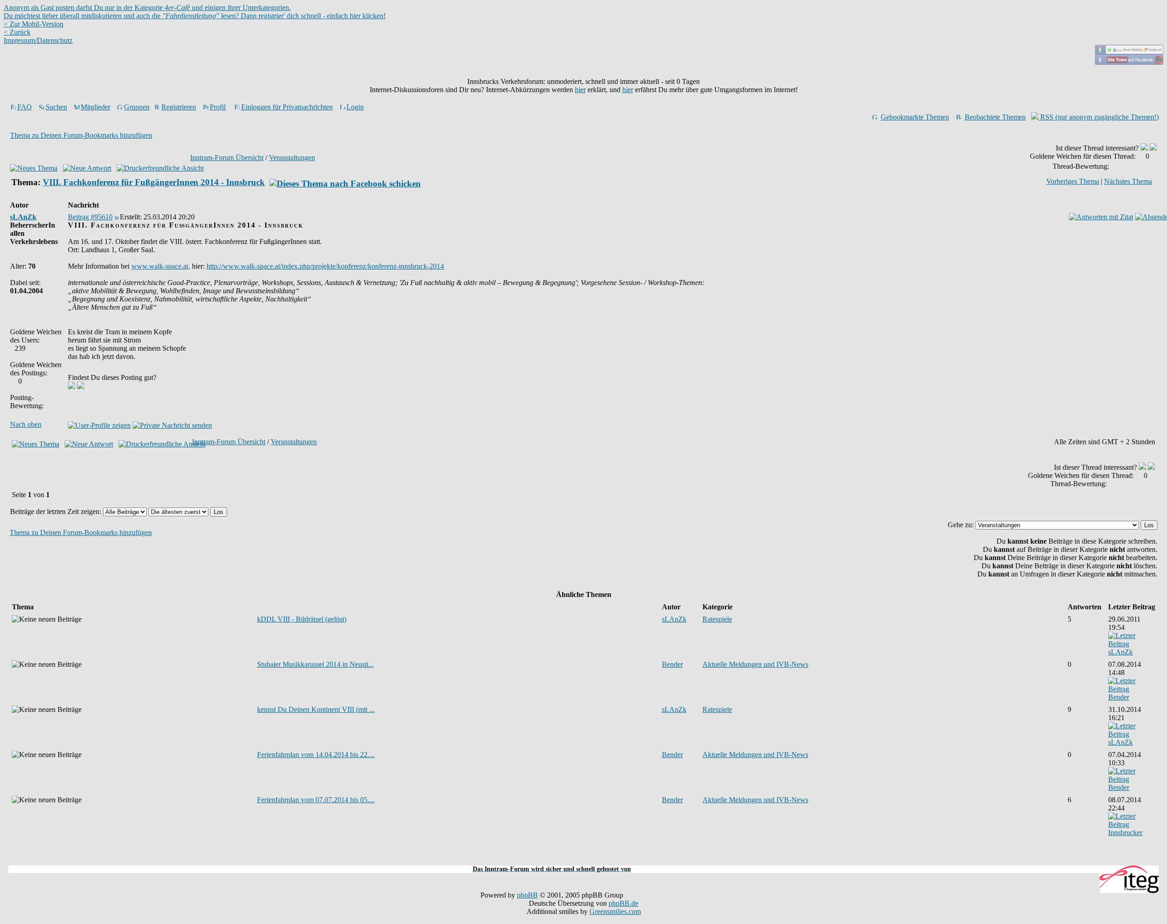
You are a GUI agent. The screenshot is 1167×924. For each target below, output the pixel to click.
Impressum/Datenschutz (38, 40)
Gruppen (137, 107)
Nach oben (25, 424)
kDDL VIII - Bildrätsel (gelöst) (301, 619)
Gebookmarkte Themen (915, 117)
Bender (672, 664)
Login (355, 107)
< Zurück (17, 32)
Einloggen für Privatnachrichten (287, 107)
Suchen (56, 107)
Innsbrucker (1125, 832)
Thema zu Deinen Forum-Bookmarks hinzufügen (81, 135)
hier (580, 89)
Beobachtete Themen (995, 117)
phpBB (527, 895)
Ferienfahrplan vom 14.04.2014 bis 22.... (316, 754)
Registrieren (178, 107)
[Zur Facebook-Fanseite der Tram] (1129, 62)
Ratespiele (717, 619)
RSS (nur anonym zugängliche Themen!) (1098, 117)
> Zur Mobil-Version (33, 24)
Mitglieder (95, 107)
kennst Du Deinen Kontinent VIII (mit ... (316, 709)
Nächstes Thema (1128, 181)
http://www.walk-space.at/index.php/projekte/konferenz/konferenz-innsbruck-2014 (325, 266)
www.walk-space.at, (160, 266)
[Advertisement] (583, 860)
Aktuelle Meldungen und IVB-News (755, 664)
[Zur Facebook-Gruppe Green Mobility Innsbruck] (1129, 52)
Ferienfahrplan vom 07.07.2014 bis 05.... (316, 800)
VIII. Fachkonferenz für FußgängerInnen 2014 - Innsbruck (154, 182)
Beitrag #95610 (90, 217)
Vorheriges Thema (1072, 181)
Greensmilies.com (615, 911)
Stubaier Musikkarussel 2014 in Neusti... (315, 664)
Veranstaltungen (292, 157)
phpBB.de (623, 903)
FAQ (24, 107)
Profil (218, 107)
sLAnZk (23, 217)
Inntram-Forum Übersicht (226, 157)
